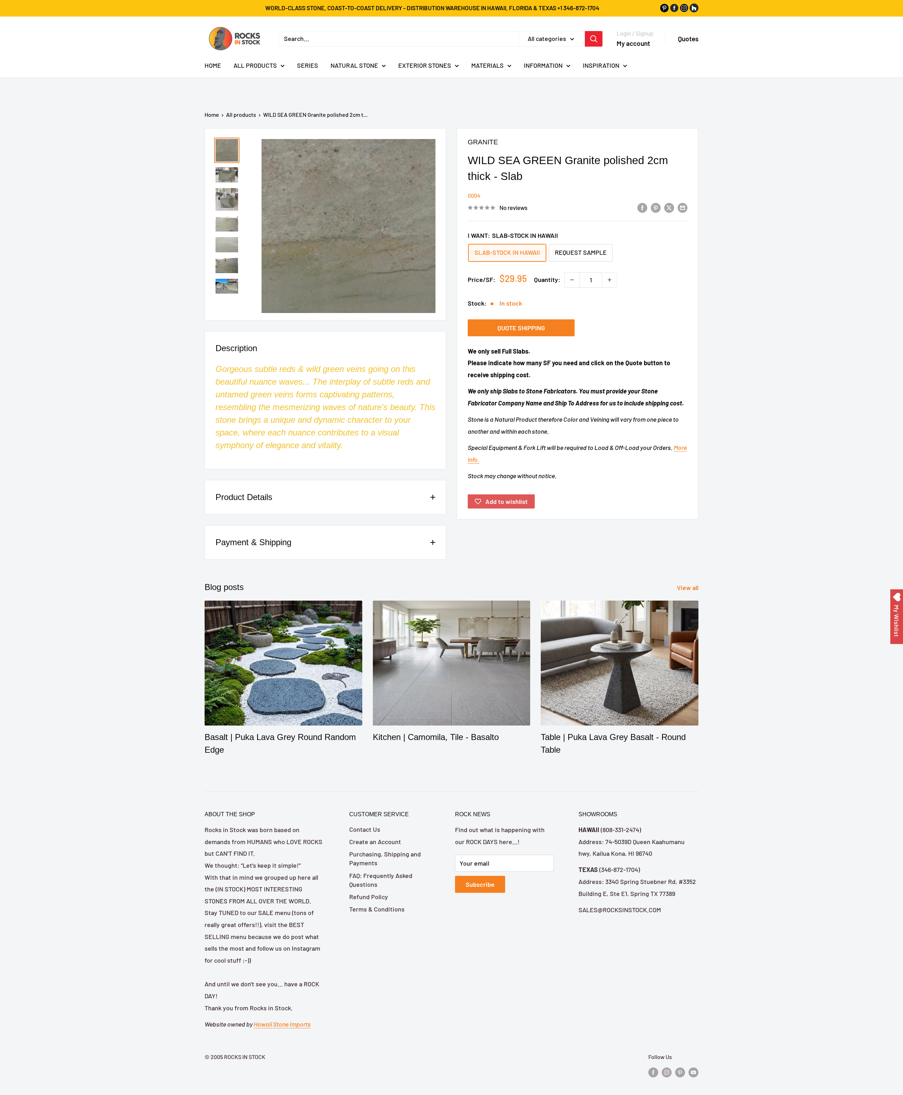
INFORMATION (543, 65)
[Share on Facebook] (642, 207)
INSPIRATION (601, 65)
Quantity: (547, 279)
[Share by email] (682, 207)
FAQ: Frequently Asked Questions (380, 880)
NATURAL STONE (354, 65)
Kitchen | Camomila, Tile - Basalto (436, 737)
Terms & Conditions (377, 909)
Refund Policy (368, 897)
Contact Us (364, 829)
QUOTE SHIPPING (521, 328)
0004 (474, 195)
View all (688, 587)
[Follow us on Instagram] (667, 1071)
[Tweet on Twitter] (669, 207)
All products (241, 114)
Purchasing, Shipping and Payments (385, 858)
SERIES (307, 65)
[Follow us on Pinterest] (680, 1071)
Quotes (688, 39)
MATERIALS (487, 65)
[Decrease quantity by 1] (572, 279)
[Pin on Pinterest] (656, 207)
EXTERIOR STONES (424, 65)
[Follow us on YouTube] (693, 1071)
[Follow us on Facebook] (653, 1071)
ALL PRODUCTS (255, 65)
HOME (213, 65)
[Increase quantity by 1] (609, 279)
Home (212, 114)
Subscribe (480, 884)
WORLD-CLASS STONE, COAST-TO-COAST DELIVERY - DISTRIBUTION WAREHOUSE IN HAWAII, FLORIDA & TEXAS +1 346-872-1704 (432, 7)
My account (633, 43)
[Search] (593, 38)
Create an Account (375, 842)
